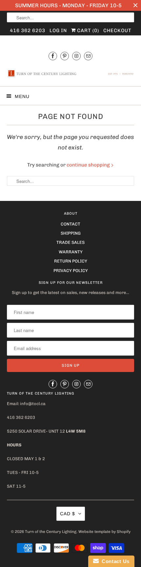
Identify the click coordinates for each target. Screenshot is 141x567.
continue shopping (89, 165)
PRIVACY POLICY (70, 270)
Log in (58, 30)
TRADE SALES (70, 242)
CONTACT (70, 224)
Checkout (117, 30)
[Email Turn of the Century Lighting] (88, 56)
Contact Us (114, 561)
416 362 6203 (27, 30)
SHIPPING (71, 233)
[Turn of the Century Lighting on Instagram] (76, 56)
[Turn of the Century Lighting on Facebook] (53, 56)
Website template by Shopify (104, 531)
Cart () (87, 30)
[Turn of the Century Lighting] (70, 74)
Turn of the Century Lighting (50, 531)
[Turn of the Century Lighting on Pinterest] (64, 56)
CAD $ (67, 513)
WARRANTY (71, 251)
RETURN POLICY (70, 261)
